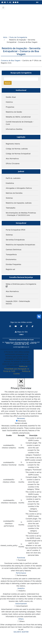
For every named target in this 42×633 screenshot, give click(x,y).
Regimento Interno (13, 144)
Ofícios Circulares (12, 163)
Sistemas (9, 198)
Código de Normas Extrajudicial (18, 154)
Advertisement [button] (21, 604)
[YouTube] (16, 326)
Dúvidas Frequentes (13, 264)
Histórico (9, 102)
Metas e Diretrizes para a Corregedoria (21, 284)
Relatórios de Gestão (14, 112)
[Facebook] (27, 326)
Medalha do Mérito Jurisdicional (18, 117)
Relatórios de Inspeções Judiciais (19, 203)
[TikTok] (32, 326)
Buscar (7, 83)
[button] (2, 2)
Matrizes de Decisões (14, 193)
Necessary (22, 421)
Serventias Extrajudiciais (15, 240)
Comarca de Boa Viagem (10, 60)
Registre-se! (10, 269)
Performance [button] (21, 573)
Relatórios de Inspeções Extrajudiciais (20, 245)
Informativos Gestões (14, 129)
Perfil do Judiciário (13, 178)
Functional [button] (21, 558)
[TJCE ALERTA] (21, 21)
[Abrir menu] (3, 8)
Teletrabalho (10, 208)
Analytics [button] (21, 588)
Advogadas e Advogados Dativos (19, 188)
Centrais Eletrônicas (13, 250)
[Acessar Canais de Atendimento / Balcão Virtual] (36, 626)
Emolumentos (11, 259)
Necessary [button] (21, 418)
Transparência (11, 254)
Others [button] (21, 619)
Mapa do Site (22, 332)
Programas (10, 107)
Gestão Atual (11, 97)
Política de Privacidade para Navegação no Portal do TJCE (16, 368)
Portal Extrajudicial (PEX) (15, 230)
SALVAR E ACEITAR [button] (21, 632)
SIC (37, 2)
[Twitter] (21, 326)
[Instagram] (10, 326)
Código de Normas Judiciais (17, 149)
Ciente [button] (16, 376)
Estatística (10, 183)
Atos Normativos (12, 159)
